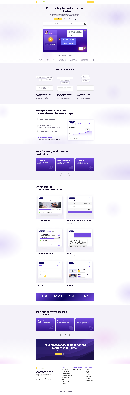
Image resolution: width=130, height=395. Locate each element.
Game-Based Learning (66, 373)
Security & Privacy (88, 378)
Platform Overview (65, 369)
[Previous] (61, 174)
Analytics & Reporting (65, 377)
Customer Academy (65, 381)
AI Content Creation (65, 371)
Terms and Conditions (87, 372)
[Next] (69, 174)
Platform (48, 1)
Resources (59, 1)
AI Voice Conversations (66, 383)
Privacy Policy (88, 376)
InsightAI (63, 379)
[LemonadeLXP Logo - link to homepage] (40, 2)
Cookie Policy (88, 374)
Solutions (53, 1)
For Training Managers (77, 369)
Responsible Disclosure (89, 380)
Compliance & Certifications (67, 375)
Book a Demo (87, 369)
